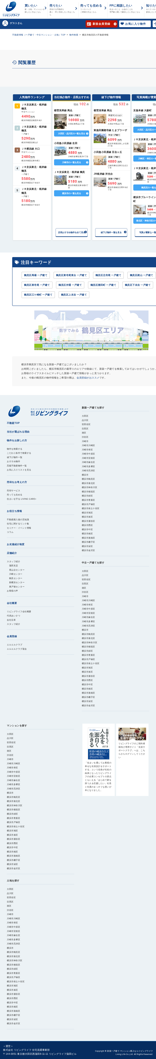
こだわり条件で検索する (19, 453)
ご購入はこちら (98, 761)
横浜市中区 (87, 529)
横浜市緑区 (87, 495)
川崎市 (85, 441)
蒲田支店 (12, 565)
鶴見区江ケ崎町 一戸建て (38, 294)
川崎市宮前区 (88, 458)
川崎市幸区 (87, 449)
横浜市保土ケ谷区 (90, 508)
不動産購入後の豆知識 (18, 519)
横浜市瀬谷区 (88, 521)
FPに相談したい (125, 8)
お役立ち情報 (14, 511)
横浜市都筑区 (88, 491)
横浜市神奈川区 (89, 487)
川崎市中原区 (88, 454)
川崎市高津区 (88, 470)
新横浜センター (16, 582)
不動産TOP (13, 423)
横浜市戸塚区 (88, 504)
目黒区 (85, 428)
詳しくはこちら (32, 112)
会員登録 (12, 636)
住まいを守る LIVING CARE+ (21, 499)
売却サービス (13, 490)
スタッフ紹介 (13, 561)
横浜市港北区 (88, 483)
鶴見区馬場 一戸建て (35, 275)
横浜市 (85, 475)
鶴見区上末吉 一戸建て (74, 294)
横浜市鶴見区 (88, 479)
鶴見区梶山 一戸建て (141, 275)
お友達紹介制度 (16, 544)
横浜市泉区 (87, 517)
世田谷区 (86, 424)
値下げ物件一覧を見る (111, 232)
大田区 (85, 416)
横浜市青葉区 (88, 500)
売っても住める (91, 8)
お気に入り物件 (135, 23)
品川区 (85, 420)
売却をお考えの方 (17, 482)
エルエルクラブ (14, 644)
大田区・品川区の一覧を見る (71, 133)
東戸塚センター (16, 586)
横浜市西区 (87, 525)
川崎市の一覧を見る (71, 162)
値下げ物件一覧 (14, 457)
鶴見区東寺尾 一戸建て (37, 284)
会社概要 (12, 603)
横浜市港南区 (88, 538)
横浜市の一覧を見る (71, 193)
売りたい (62, 10)
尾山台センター (16, 570)
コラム (10, 532)
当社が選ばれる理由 (18, 431)
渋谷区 (85, 437)
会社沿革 (11, 620)
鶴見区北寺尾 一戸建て (108, 275)
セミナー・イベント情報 (19, 528)
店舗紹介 (12, 553)
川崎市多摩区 (88, 466)
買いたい (34, 8)
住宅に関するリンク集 (18, 523)
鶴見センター (14, 578)
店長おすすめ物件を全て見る (71, 232)
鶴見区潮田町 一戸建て (103, 284)
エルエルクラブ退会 (17, 649)
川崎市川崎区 (88, 445)
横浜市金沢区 (88, 550)
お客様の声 (12, 591)
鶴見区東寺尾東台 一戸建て (71, 275)
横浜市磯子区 (88, 542)
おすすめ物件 (13, 461)
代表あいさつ (13, 615)
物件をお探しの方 (17, 440)
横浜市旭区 (87, 512)
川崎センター (14, 574)
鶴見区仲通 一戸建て (70, 284)
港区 (84, 432)
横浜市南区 (87, 533)
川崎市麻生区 (88, 462)
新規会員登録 (101, 23)
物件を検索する (14, 449)
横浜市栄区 (87, 546)
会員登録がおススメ (88, 377)
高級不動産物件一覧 (17, 465)
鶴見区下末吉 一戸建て (138, 284)
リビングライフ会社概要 (19, 611)
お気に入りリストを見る (19, 470)
